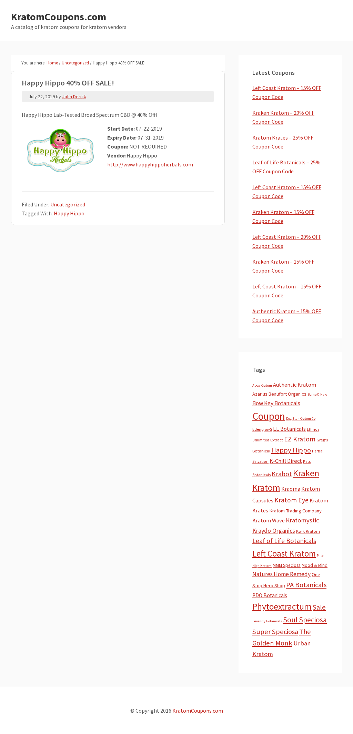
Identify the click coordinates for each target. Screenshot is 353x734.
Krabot (282, 474)
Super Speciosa (275, 631)
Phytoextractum (282, 606)
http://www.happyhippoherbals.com (150, 164)
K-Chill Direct (286, 461)
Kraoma (290, 488)
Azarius (260, 394)
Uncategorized (67, 204)
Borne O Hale (317, 394)
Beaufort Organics (287, 394)
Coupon (268, 416)
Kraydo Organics (273, 530)
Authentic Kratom (294, 384)
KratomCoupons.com (58, 16)
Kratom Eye (291, 500)
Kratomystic (302, 520)
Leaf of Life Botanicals (284, 541)
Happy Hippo (69, 213)
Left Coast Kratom (284, 553)
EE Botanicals (289, 428)
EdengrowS (262, 429)
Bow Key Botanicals (276, 403)
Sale (319, 607)
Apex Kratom (262, 385)
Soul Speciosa (305, 619)
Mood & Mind (314, 565)
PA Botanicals (306, 584)
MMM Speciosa (287, 565)
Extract (276, 439)
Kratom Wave (268, 520)
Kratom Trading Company (295, 511)
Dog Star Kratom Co (300, 418)
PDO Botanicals (269, 595)
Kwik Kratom (308, 531)
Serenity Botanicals (267, 621)
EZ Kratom (299, 439)
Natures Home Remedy (281, 574)
